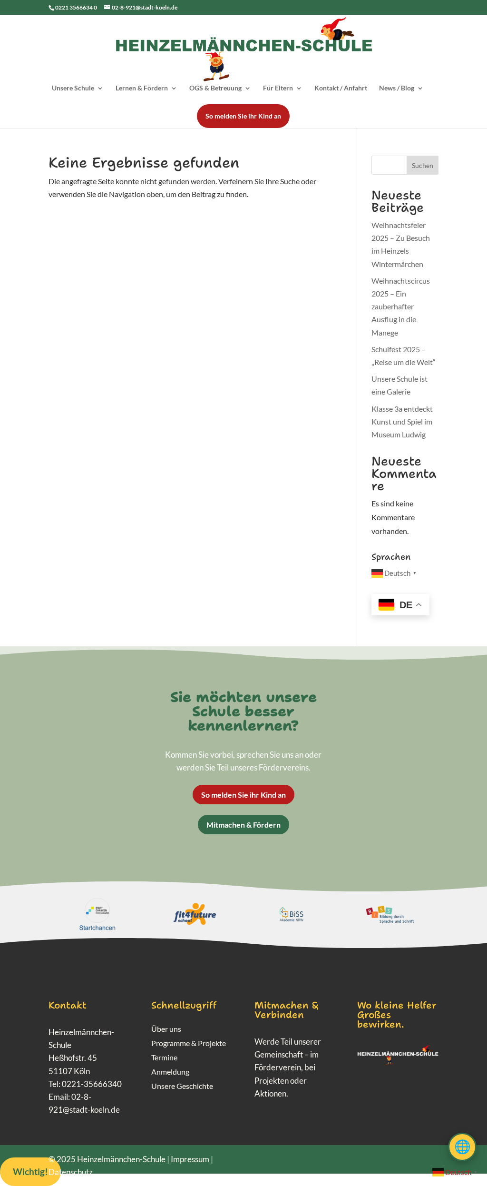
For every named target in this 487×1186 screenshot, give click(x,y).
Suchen (422, 165)
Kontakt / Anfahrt (340, 88)
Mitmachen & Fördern (243, 824)
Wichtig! (30, 1171)
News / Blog (396, 88)
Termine (164, 1058)
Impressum (190, 1159)
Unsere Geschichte (182, 1086)
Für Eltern (278, 88)
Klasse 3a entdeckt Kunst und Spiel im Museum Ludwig (402, 421)
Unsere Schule (73, 88)
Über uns (166, 1029)
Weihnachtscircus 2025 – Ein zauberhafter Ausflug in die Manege (400, 306)
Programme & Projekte (188, 1044)
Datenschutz (71, 1172)
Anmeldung (170, 1072)
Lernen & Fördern (142, 88)
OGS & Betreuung (215, 88)
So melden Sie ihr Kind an (243, 116)
